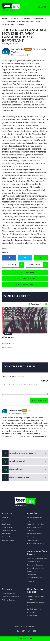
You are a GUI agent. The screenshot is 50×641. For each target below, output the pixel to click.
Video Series (31, 612)
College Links (32, 599)
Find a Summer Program (19, 477)
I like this (14, 265)
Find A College (15, 469)
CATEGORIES (24, 639)
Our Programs (7, 524)
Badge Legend (32, 615)
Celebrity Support (8, 527)
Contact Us (6, 521)
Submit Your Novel (33, 562)
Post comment (39, 400)
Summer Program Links (35, 596)
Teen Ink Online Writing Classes (35, 604)
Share (5, 252)
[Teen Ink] (12, 7)
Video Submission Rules (35, 568)
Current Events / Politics (34, 19)
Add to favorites (24, 278)
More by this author (19, 55)
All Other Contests (8, 600)
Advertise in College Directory (34, 528)
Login (43, 380)
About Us (5, 518)
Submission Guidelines (35, 565)
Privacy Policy (7, 537)
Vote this (37, 265)
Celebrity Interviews (9, 530)
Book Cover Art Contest (10, 597)
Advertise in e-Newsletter (36, 543)
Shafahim (19, 49)
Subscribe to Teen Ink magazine (34, 579)
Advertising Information (35, 524)
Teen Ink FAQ (6, 534)
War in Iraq (8, 337)
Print (6, 248)
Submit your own (25, 284)
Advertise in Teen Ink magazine (34, 519)
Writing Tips (31, 571)
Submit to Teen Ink (17, 461)
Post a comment (24, 273)
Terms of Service (8, 540)
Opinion (14, 19)
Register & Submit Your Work (37, 558)
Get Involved (31, 575)
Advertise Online (33, 540)
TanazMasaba (15, 410)
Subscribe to (22, 453)
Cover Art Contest (8, 593)
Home (4, 19)
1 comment (9, 347)
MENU (41, 7)
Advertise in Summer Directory (34, 535)
